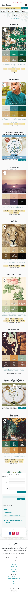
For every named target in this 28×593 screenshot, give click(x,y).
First (7, 479)
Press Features (14, 568)
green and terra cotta (21, 314)
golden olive (15, 119)
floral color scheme (17, 312)
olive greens (13, 120)
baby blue (5, 118)
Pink (18, 11)
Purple (23, 211)
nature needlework (17, 456)
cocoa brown (18, 367)
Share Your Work (14, 580)
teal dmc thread (14, 122)
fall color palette (11, 455)
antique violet (5, 206)
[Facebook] (12, 591)
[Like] (4, 29)
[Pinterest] (14, 591)
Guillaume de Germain (16, 373)
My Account (14, 585)
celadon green (12, 367)
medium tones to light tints (11, 315)
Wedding (16, 213)
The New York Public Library (16, 322)
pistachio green (21, 65)
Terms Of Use (14, 571)
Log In (25, 2)
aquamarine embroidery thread (10, 63)
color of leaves (20, 63)
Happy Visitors (14, 566)
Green (11, 11)
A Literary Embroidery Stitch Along (12, 515)
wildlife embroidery (21, 262)
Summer (14, 71)
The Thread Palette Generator (11, 518)
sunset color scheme (15, 208)
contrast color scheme (20, 118)
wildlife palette (14, 264)
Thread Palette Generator (14, 578)
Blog (14, 583)
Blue (4, 11)
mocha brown (15, 261)
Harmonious (11, 69)
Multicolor (7, 321)
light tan (16, 65)
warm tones (14, 67)
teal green (16, 457)
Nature (18, 69)
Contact (14, 564)
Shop (13, 2)
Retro (23, 69)
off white (19, 315)
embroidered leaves (7, 64)
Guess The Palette (8, 512)
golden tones (6, 456)
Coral (7, 319)
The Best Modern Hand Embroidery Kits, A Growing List (14, 521)
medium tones (7, 370)
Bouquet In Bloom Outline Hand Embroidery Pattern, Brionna (14, 381)
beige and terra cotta (13, 206)
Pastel (23, 266)
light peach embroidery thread (15, 207)
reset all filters (14, 18)
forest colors (13, 64)
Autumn (7, 460)
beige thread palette (21, 259)
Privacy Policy (14, 569)
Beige (10, 266)
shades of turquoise (21, 120)
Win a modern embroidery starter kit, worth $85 (13, 508)
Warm (16, 462)
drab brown (5, 261)
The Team (14, 563)
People (16, 124)
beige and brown (6, 259)
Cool (11, 124)
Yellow (21, 462)
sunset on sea (22, 208)
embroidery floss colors (7, 119)
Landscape (17, 211)
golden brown (17, 369)
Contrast (6, 124)
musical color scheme (14, 370)
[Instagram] (16, 591)
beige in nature (13, 259)
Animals (6, 266)
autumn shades (7, 453)
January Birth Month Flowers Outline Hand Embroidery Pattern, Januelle (14, 134)
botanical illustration (8, 312)
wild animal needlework (11, 262)
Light (21, 319)
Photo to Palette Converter (14, 576)
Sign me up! (21, 492)
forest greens (19, 64)
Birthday (6, 211)
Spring (23, 321)
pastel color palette (6, 208)
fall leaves (17, 455)
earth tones (11, 369)
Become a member (19, 2)
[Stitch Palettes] (7, 5)
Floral (12, 319)
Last (7, 482)
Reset (24, 8)
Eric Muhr (16, 463)
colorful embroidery (11, 118)
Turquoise (22, 124)
